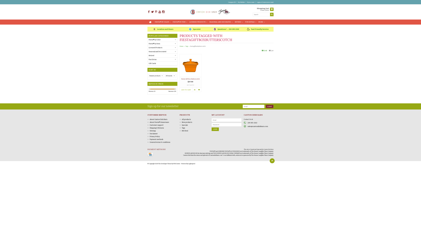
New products (187, 122)
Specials (185, 125)
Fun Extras (250, 22)
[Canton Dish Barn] (210, 12)
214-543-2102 (252, 123)
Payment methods (156, 139)
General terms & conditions (160, 142)
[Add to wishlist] (199, 90)
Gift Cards (152, 63)
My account (250, 2)
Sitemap (153, 131)
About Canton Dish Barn (158, 119)
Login (258, 2)
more (260, 22)
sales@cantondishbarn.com (258, 126)
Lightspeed (191, 163)
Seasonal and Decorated (220, 22)
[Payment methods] (150, 154)
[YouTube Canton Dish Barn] (159, 11)
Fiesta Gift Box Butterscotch (190, 79)
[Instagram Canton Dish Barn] (163, 11)
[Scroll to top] (272, 160)
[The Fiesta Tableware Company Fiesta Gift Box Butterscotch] (190, 55)
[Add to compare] (195, 90)
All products (186, 119)
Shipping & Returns (157, 128)
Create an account (268, 2)
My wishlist (241, 2)
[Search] (272, 14)
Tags (186, 46)
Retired (238, 22)
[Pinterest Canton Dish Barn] (156, 11)
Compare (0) (232, 2)
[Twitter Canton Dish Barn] (152, 11)
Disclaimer (154, 134)
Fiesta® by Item (179, 22)
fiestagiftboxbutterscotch (198, 46)
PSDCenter (176, 163)
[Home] (150, 22)
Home (181, 46)
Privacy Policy (155, 136)
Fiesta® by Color (162, 22)
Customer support (156, 125)
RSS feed (185, 131)
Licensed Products (197, 22)
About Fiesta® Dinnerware (159, 122)
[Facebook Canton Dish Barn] (148, 11)
